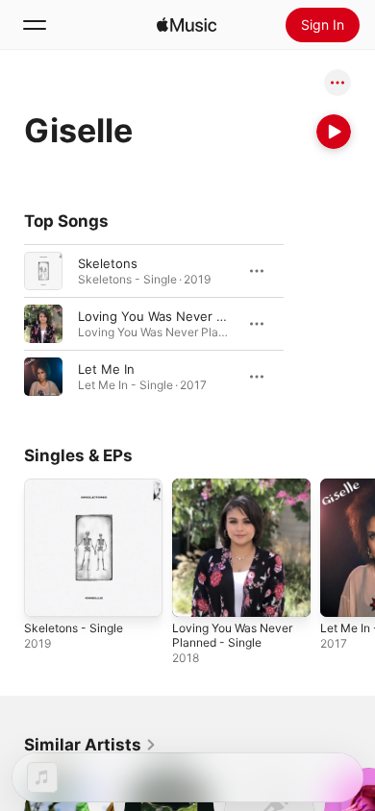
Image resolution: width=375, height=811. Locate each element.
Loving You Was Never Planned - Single (196, 316)
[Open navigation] (34, 25)
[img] (186, 25)
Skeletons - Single (73, 628)
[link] (90, 744)
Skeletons (108, 263)
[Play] (333, 131)
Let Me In (106, 369)
